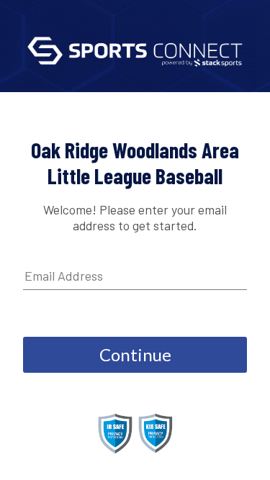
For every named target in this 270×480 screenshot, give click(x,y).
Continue (135, 354)
